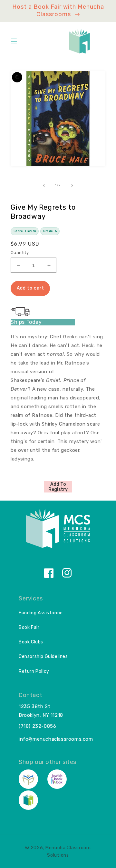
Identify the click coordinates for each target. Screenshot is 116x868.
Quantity (20, 252)
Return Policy (34, 671)
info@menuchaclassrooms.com (56, 739)
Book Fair (29, 627)
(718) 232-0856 (37, 726)
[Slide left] (44, 185)
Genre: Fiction (25, 231)
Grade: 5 (50, 231)
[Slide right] (72, 185)
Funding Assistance (41, 613)
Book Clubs (31, 642)
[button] (14, 41)
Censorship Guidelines (43, 656)
